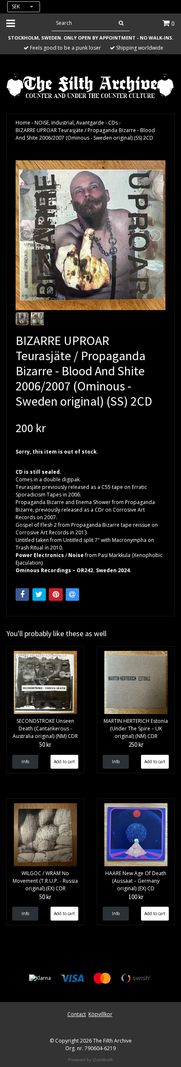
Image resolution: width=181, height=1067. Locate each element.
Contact (76, 1014)
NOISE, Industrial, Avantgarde (69, 122)
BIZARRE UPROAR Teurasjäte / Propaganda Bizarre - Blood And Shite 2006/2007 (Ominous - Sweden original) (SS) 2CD (85, 134)
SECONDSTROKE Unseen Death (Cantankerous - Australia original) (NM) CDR (45, 728)
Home (23, 122)
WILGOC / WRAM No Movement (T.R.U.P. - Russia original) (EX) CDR (45, 881)
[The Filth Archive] (90, 84)
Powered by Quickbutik (90, 1059)
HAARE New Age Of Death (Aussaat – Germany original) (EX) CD (135, 881)
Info (25, 761)
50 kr (45, 744)
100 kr (136, 897)
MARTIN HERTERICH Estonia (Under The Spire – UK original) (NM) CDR (136, 728)
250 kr (136, 744)
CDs (113, 122)
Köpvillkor (100, 1014)
